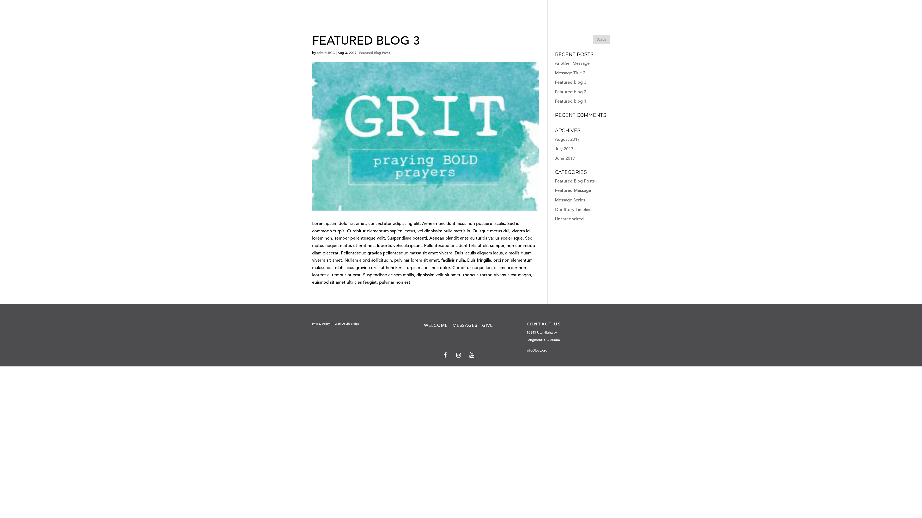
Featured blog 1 (570, 101)
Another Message (572, 63)
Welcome (436, 325)
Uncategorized (569, 219)
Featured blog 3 (570, 82)
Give (894, 12)
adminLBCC (326, 53)
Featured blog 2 (570, 91)
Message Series (570, 200)
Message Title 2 (570, 73)
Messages (869, 12)
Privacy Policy (321, 323)
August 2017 (567, 139)
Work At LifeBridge (347, 323)
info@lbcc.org (537, 350)
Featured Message (573, 190)
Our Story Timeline (573, 209)
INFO (910, 12)
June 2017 (565, 158)
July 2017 (564, 149)
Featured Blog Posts (374, 53)
